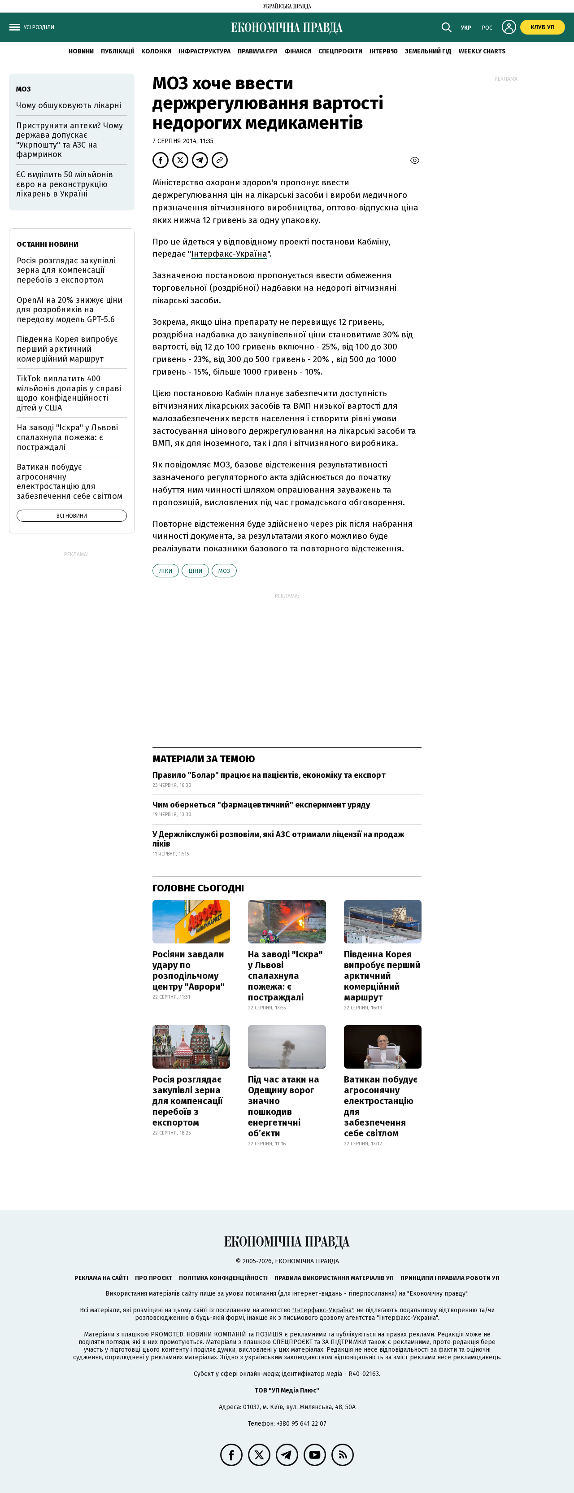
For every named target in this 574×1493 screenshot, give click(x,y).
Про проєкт (153, 1278)
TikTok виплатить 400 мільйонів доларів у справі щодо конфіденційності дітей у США (69, 393)
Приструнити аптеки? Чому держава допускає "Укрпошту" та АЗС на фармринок (69, 140)
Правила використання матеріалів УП (334, 1278)
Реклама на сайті (101, 1278)
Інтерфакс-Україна (229, 254)
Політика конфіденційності (223, 1278)
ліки (165, 571)
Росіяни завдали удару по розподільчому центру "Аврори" (188, 970)
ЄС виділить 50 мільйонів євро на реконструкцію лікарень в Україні (64, 184)
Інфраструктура (204, 51)
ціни (195, 571)
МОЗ (224, 571)
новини (81, 51)
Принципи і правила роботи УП (450, 1278)
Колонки (156, 51)
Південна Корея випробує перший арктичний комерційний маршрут (382, 976)
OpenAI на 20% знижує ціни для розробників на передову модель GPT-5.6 (69, 309)
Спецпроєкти (340, 51)
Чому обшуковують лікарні (68, 105)
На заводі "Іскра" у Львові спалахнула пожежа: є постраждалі (285, 976)
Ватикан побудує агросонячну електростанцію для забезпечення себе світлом (380, 1106)
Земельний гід (428, 51)
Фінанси (297, 51)
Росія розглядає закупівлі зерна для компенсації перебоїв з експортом (187, 1101)
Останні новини (47, 244)
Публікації (117, 51)
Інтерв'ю (384, 51)
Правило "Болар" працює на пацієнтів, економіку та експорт (269, 775)
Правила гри (257, 51)
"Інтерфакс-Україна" (322, 1310)
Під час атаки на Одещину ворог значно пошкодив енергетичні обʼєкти (283, 1106)
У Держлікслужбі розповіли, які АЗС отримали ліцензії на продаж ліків (278, 839)
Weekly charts (482, 51)
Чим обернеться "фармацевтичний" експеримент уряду (261, 805)
